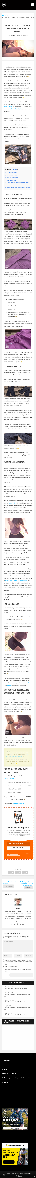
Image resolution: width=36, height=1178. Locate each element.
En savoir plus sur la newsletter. (13, 855)
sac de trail (27, 683)
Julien (14, 35)
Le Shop (4, 1082)
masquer (15, 169)
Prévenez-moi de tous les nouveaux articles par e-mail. (17, 970)
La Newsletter (6, 1060)
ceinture (9, 685)
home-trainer (13, 503)
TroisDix (28, 1173)
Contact (4, 1069)
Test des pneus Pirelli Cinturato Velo (16, 988)
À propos (4, 1065)
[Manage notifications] (3, 1174)
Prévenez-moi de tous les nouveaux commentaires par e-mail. (14, 965)
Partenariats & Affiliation (9, 1073)
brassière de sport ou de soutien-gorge (16, 580)
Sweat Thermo (8, 106)
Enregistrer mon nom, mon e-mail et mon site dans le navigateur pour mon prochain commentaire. (17, 960)
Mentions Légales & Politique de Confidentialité (16, 1078)
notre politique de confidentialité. (17, 853)
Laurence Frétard (18, 803)
